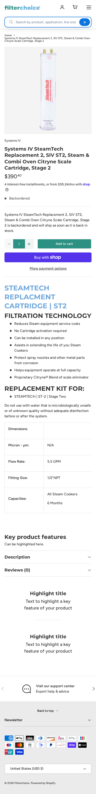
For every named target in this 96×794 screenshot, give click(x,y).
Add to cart (64, 244)
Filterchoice (22, 783)
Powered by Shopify (43, 783)
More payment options (48, 268)
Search (84, 22)
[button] (75, 7)
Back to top (45, 711)
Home (8, 35)
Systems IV (12, 141)
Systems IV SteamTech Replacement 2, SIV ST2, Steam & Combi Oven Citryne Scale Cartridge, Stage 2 (47, 39)
